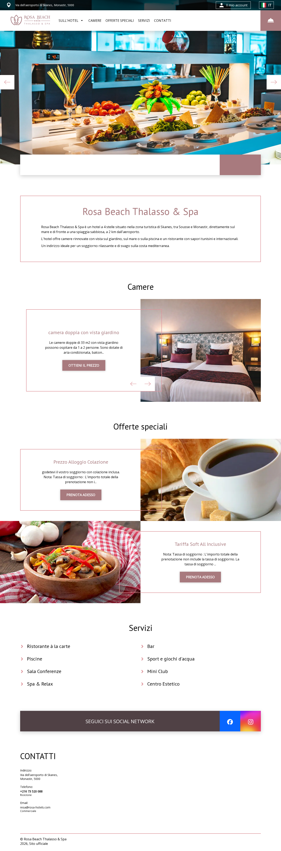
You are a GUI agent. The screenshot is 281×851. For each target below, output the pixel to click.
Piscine (34, 659)
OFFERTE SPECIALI (120, 20)
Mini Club (157, 671)
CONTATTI (162, 20)
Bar (150, 646)
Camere (141, 286)
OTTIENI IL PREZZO (84, 365)
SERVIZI (144, 20)
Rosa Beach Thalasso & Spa (140, 211)
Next (274, 82)
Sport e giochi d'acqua (171, 659)
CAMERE (94, 20)
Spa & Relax (40, 684)
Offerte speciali (140, 426)
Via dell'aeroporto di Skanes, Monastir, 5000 (39, 777)
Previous (7, 82)
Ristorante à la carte (48, 646)
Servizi (140, 627)
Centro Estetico (163, 684)
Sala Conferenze (44, 671)
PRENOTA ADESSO (80, 495)
